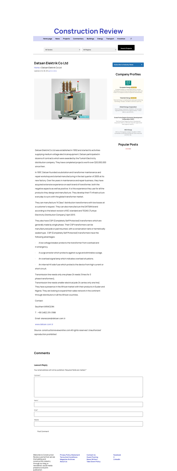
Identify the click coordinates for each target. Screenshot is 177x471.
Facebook (117, 455)
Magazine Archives (67, 459)
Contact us (91, 455)
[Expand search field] (131, 38)
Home (37, 67)
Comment (37, 375)
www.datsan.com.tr (44, 324)
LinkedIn (116, 459)
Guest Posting (92, 457)
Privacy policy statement (70, 455)
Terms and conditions (68, 457)
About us (63, 461)
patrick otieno (53, 71)
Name (36, 400)
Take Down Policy (93, 461)
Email (36, 410)
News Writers (92, 459)
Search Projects (126, 48)
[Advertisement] (88, 13)
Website (36, 420)
